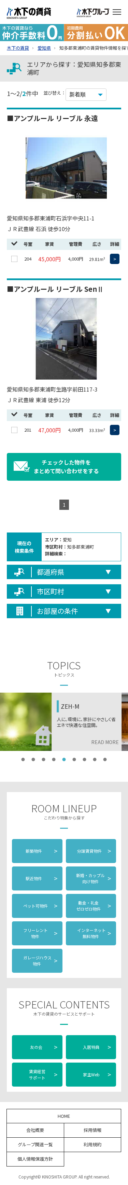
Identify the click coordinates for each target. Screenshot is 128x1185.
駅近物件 (41, 878)
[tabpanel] (64, 722)
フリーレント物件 (39, 933)
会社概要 (35, 1130)
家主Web (97, 1074)
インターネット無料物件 (93, 933)
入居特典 (97, 1046)
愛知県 (44, 48)
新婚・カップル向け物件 (93, 878)
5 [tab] (64, 759)
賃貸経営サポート (43, 1074)
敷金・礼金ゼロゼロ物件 (93, 906)
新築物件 (41, 850)
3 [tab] (43, 759)
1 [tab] (23, 759)
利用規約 (92, 1144)
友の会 (43, 1046)
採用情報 (92, 1130)
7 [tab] (84, 759)
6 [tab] (74, 759)
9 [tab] (105, 759)
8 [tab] (95, 759)
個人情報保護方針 (35, 1159)
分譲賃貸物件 (93, 850)
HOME (64, 1116)
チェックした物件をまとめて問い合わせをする (66, 466)
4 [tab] (54, 759)
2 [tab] (33, 759)
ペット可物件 (39, 905)
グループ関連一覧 (35, 1144)
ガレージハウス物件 (39, 961)
